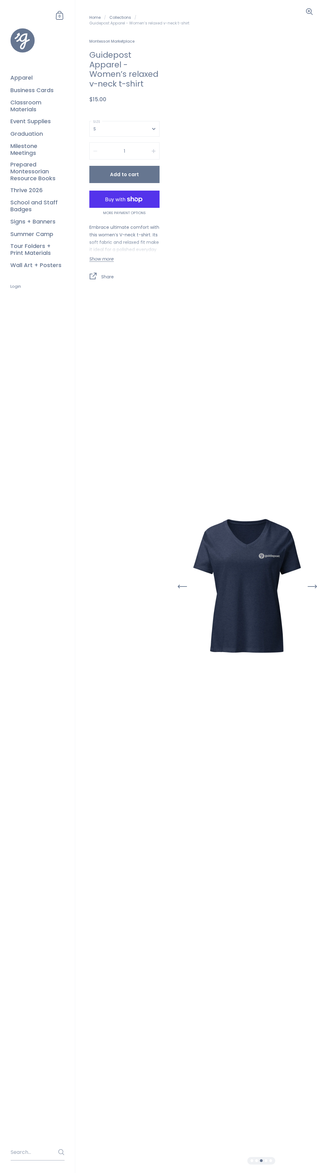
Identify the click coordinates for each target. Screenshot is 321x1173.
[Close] (248, 562)
